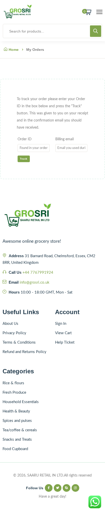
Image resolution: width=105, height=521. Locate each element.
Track (24, 158)
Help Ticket (64, 342)
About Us (10, 324)
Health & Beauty (16, 411)
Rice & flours (13, 383)
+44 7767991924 (37, 272)
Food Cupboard (15, 449)
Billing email (64, 139)
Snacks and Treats (17, 439)
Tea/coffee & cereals (20, 430)
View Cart (63, 333)
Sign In (60, 324)
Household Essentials (21, 402)
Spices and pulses (17, 421)
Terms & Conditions (19, 342)
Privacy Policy (14, 333)
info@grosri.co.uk (34, 282)
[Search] (95, 31)
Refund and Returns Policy (24, 352)
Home (14, 50)
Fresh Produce (14, 392)
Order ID (25, 139)
